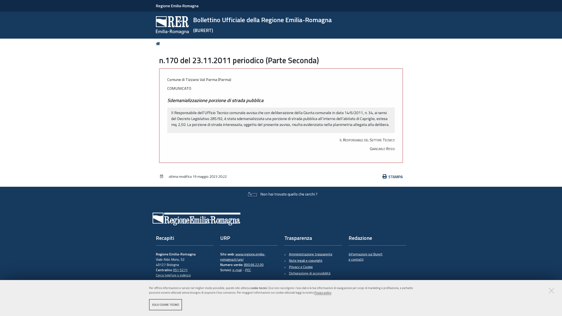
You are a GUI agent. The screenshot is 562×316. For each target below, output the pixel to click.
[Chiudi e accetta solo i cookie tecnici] (551, 290)
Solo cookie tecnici (165, 304)
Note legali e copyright (305, 260)
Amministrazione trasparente (310, 254)
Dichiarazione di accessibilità (309, 273)
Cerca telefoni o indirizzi (173, 275)
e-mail (237, 270)
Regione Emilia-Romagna (177, 6)
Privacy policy (322, 292)
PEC (248, 270)
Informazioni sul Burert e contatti (366, 256)
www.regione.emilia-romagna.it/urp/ (242, 256)
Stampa (395, 177)
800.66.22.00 (254, 264)
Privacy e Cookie (301, 266)
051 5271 (180, 270)
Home (159, 43)
